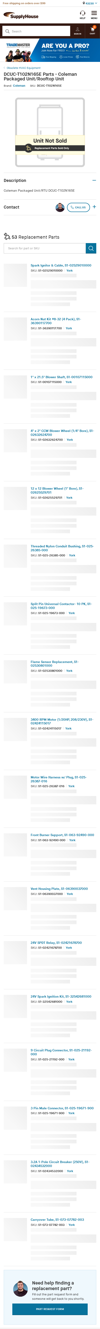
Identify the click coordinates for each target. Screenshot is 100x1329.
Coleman (19, 86)
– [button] (94, 180)
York (70, 271)
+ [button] (94, 207)
